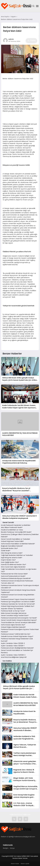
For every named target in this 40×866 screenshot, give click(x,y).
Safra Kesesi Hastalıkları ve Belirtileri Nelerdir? (18, 544)
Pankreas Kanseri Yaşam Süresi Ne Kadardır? (18, 599)
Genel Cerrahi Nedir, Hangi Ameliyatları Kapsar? (19, 620)
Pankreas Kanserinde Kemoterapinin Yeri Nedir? (19, 618)
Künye (12, 848)
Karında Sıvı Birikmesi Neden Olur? (13, 564)
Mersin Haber (15, 863)
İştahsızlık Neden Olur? (9, 548)
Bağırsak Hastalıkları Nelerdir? (12, 546)
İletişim (5, 848)
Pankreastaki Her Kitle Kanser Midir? (14, 574)
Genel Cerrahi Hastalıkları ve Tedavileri (15, 539)
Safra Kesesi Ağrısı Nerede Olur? (13, 625)
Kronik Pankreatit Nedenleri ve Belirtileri (15, 525)
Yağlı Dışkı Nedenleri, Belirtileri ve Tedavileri (17, 555)
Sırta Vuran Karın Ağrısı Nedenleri (13, 567)
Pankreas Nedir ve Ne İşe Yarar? (13, 611)
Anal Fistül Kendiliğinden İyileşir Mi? (14, 657)
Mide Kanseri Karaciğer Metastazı (13, 613)
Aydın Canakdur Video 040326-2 (13, 655)
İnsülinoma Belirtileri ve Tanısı (12, 530)
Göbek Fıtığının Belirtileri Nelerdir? (13, 627)
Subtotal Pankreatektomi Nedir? (13, 576)
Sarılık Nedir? (5, 550)
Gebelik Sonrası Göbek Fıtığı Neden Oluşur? (17, 636)
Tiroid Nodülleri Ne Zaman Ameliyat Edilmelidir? (18, 622)
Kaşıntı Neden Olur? (8, 560)
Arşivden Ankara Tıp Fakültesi (12, 608)
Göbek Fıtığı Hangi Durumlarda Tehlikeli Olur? (17, 606)
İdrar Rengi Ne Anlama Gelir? (11, 553)
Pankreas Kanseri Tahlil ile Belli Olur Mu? (15, 634)
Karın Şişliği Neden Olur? (10, 562)
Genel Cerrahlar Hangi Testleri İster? (15, 615)
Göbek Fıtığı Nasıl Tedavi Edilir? (12, 541)
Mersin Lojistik (25, 863)
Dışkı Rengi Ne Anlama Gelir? (11, 557)
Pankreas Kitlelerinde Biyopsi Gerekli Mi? (16, 578)
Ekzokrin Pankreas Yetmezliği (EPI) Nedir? (16, 532)
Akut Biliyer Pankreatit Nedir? (11, 527)
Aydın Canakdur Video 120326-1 (12, 646)
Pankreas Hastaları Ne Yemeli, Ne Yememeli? (18, 604)
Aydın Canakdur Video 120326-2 (13, 643)
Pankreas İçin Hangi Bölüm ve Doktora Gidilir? (18, 601)
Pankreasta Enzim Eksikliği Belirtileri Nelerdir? (17, 648)
